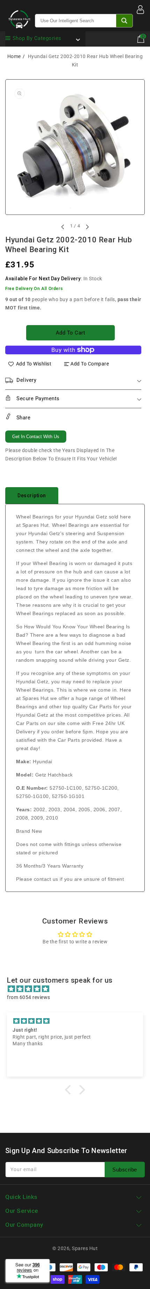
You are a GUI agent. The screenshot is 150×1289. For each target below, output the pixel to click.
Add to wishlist (34, 363)
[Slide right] (87, 226)
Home (14, 56)
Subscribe (124, 1170)
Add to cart (70, 333)
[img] (78, 989)
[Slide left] (63, 226)
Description (31, 495)
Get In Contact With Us (35, 436)
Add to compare (89, 363)
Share (22, 417)
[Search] (124, 20)
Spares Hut (85, 1248)
